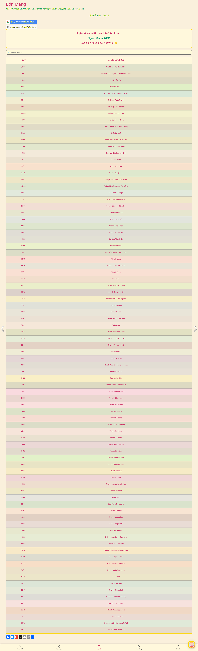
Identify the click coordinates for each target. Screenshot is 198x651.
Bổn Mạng (16, 4)
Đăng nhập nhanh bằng (21, 27)
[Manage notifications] (193, 646)
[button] (191, 644)
